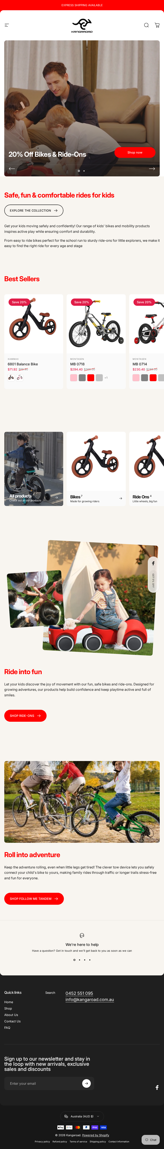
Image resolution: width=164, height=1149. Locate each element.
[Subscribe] (145, 1107)
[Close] (148, 1083)
